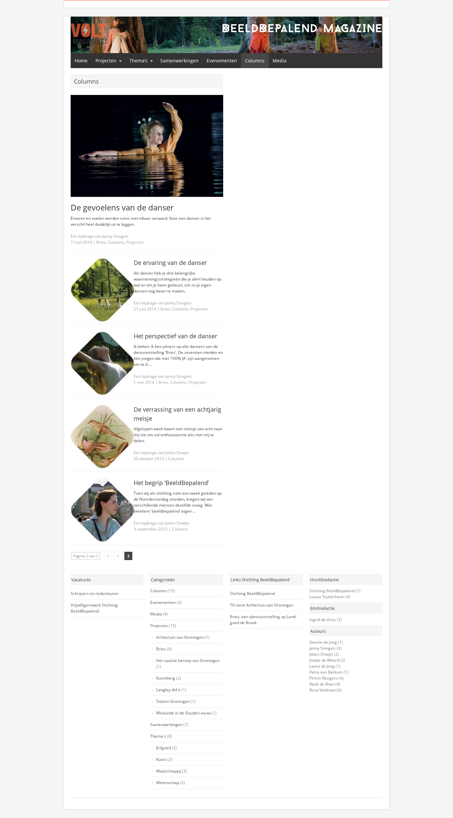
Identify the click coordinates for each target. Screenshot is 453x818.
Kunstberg (165, 678)
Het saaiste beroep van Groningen (188, 660)
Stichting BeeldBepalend (252, 593)
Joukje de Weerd (324, 660)
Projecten (106, 60)
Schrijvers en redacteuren (94, 593)
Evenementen (222, 60)
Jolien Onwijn (321, 654)
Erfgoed (163, 748)
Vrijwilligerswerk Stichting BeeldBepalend (94, 608)
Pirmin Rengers (323, 678)
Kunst (161, 759)
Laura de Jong (322, 666)
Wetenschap (167, 782)
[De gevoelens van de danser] (147, 146)
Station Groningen (173, 701)
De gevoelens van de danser (122, 207)
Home (81, 60)
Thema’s (138, 60)
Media (280, 60)
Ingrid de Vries (322, 619)
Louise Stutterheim (326, 597)
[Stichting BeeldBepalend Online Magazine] (89, 33)
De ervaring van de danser (170, 263)
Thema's (158, 736)
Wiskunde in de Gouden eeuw (183, 713)
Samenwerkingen (179, 60)
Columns (255, 60)
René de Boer (321, 684)
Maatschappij (168, 771)
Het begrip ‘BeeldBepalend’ (171, 483)
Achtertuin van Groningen (180, 637)
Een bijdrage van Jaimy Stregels (100, 236)
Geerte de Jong (323, 642)
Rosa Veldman (322, 690)
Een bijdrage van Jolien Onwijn (161, 452)
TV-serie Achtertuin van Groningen (261, 605)
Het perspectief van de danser (175, 336)
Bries (101, 242)
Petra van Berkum (326, 672)
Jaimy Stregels (322, 648)
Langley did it (168, 690)
